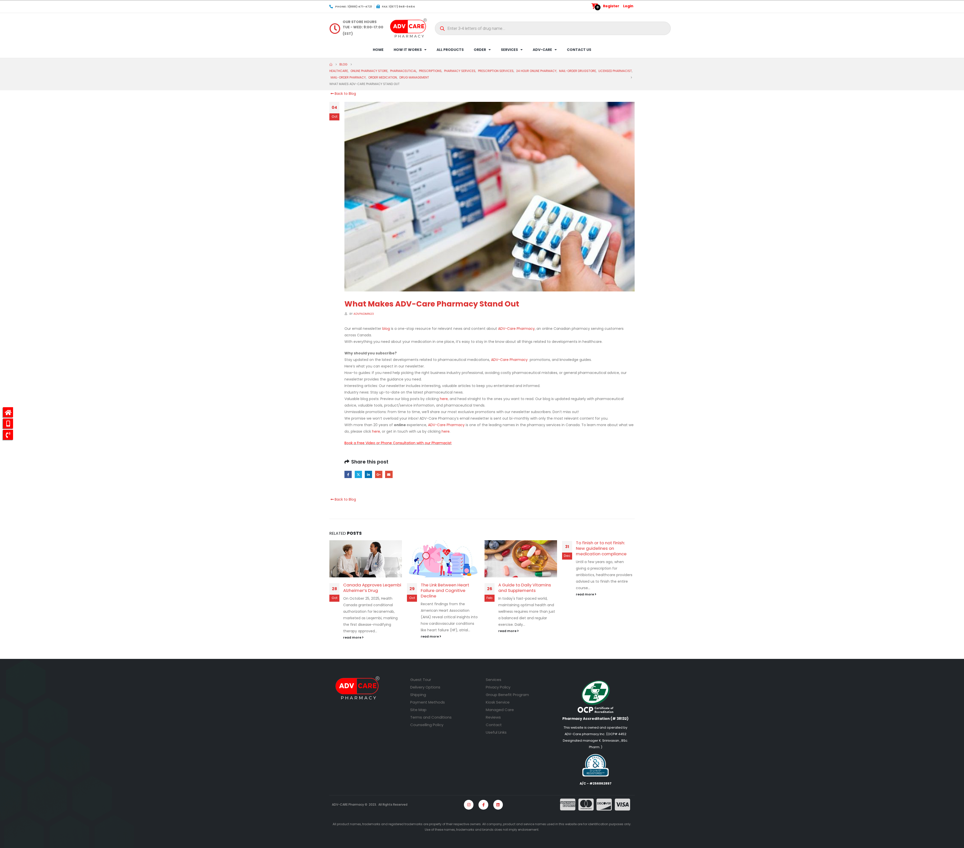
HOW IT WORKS (408, 49)
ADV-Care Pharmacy (516, 328)
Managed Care (500, 709)
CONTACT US (579, 49)
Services (493, 679)
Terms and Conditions (431, 717)
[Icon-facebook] (483, 804)
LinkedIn (368, 474)
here (444, 398)
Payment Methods (427, 702)
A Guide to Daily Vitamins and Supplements (524, 587)
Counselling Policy (426, 724)
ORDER (480, 49)
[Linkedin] (498, 804)
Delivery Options (425, 687)
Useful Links (496, 732)
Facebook (348, 474)
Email (388, 474)
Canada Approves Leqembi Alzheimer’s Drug (372, 587)
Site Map (418, 709)
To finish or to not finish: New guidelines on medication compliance (601, 548)
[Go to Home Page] (330, 64)
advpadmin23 (363, 314)
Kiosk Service (498, 702)
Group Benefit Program (507, 694)
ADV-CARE (542, 49)
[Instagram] (468, 804)
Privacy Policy (498, 687)
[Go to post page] (365, 558)
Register (611, 6)
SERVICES (509, 49)
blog (386, 328)
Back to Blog (345, 93)
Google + (378, 474)
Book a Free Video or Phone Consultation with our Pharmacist (398, 442)
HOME (378, 49)
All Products (450, 49)
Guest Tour (420, 679)
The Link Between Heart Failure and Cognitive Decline (445, 590)
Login (628, 6)
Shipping (418, 694)
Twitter (358, 474)
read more (352, 637)
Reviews (493, 717)
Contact (494, 724)
